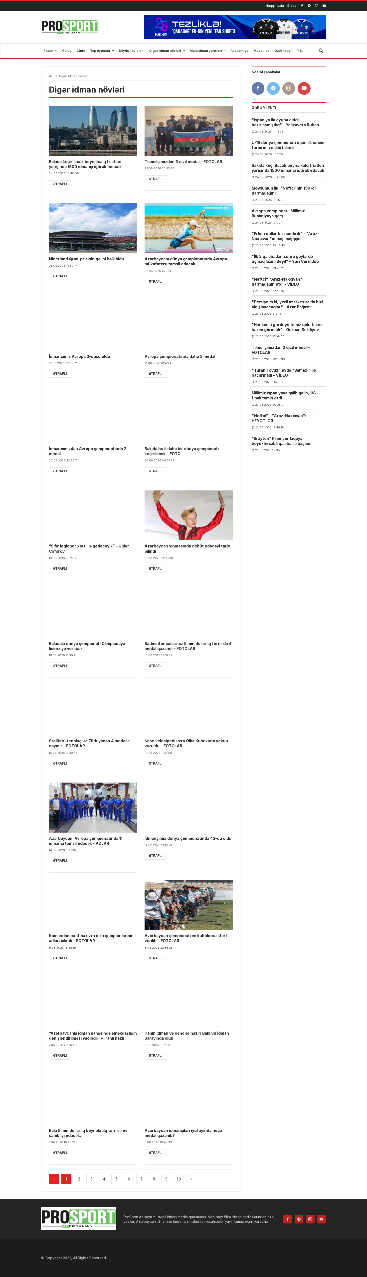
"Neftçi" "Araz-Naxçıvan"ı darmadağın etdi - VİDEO (277, 282)
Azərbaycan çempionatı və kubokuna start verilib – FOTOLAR (186, 938)
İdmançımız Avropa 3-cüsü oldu (79, 356)
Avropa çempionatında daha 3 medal (180, 356)
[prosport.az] (69, 27)
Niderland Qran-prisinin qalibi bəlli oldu (86, 259)
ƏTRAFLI (60, 184)
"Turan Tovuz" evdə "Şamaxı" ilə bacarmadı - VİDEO (284, 373)
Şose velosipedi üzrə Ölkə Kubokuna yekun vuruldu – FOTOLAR (186, 743)
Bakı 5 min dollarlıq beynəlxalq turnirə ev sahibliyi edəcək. (88, 1133)
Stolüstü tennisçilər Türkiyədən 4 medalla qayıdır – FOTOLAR (89, 743)
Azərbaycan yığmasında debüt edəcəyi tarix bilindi (187, 548)
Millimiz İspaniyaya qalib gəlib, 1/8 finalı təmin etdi (284, 395)
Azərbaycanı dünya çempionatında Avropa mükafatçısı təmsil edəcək (186, 261)
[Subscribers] (324, 6)
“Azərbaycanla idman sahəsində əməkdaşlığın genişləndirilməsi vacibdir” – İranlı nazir (93, 1036)
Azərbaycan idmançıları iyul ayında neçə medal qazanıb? (183, 1133)
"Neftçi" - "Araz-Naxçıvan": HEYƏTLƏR (279, 418)
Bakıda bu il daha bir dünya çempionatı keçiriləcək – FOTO (182, 451)
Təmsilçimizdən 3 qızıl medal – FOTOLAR (183, 161)
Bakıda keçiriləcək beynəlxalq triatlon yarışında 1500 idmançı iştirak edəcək (85, 164)
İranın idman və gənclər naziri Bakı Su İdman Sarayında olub (187, 1036)
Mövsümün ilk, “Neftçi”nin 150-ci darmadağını (284, 191)
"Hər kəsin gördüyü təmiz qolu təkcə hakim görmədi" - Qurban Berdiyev (287, 327)
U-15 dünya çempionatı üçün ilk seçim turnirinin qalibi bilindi (288, 145)
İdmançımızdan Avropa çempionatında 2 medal (87, 451)
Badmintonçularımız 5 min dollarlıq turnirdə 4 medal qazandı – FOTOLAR (188, 646)
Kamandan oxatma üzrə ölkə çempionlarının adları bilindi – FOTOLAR (91, 938)
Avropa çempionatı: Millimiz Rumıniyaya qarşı (278, 213)
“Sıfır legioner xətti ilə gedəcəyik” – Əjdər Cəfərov (89, 548)
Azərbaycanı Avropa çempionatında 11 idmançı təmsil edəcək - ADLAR (85, 841)
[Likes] (302, 6)
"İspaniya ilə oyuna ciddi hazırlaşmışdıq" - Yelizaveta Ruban (285, 122)
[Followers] (309, 6)
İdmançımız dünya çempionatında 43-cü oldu (188, 838)
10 (179, 1179)
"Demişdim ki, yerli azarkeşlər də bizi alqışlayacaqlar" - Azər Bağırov (287, 304)
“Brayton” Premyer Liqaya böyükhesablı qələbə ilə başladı (281, 441)
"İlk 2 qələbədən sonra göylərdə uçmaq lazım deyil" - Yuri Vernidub (285, 259)
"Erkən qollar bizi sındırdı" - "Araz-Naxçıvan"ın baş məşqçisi (285, 236)
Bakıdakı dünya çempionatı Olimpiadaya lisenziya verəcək (87, 646)
